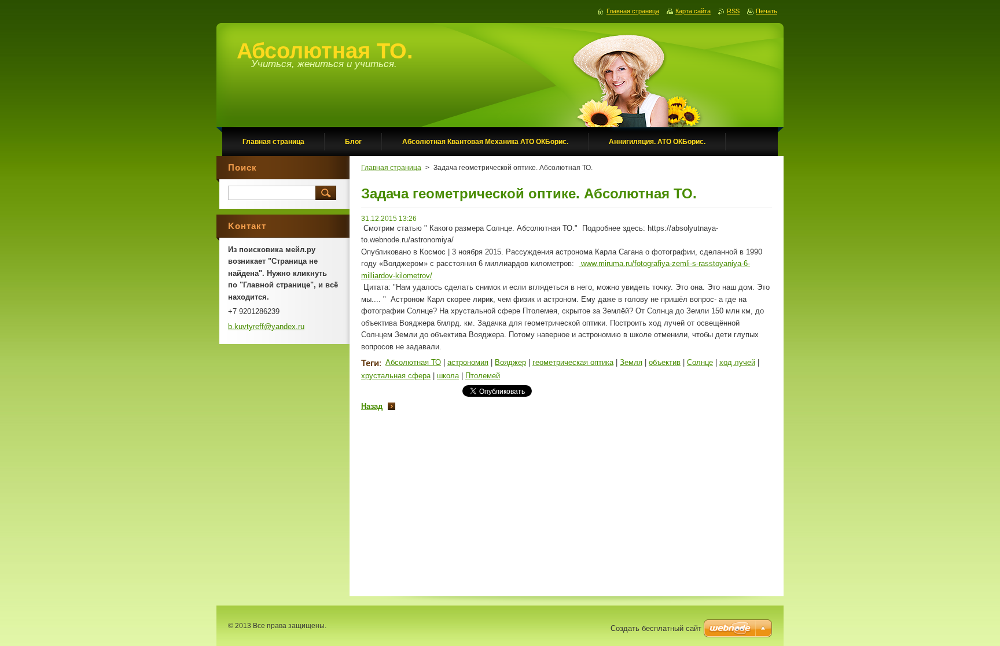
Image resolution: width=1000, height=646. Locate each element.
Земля (631, 362)
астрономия (467, 362)
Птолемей (482, 375)
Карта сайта (693, 11)
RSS (733, 11)
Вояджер (510, 362)
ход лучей (737, 362)
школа (448, 375)
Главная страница (391, 167)
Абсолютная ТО (413, 362)
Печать (766, 11)
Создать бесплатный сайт (656, 628)
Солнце (700, 362)
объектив (665, 362)
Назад (372, 406)
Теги (370, 363)
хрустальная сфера (396, 375)
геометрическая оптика (572, 362)
